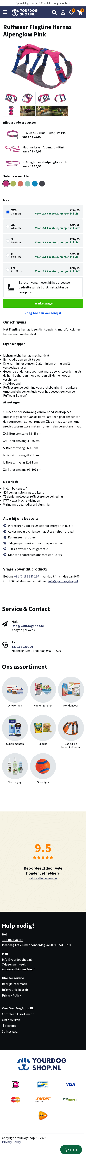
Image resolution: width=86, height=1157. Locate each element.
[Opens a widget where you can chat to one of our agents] (71, 1150)
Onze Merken (11, 1020)
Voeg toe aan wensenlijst (43, 313)
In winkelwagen (43, 303)
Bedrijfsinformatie (15, 984)
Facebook (11, 1026)
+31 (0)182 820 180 (26, 576)
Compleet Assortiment (18, 1014)
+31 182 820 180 (22, 647)
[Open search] (54, 12)
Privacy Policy (11, 995)
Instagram (12, 1031)
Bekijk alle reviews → (43, 878)
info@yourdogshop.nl (63, 581)
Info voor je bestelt (15, 990)
